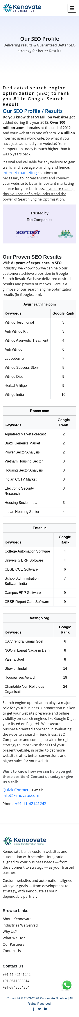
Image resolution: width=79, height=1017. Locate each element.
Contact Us (12, 950)
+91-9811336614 (16, 980)
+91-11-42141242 (30, 803)
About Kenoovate (17, 918)
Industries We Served (20, 925)
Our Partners (13, 944)
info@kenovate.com (21, 795)
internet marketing (20, 172)
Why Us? (10, 931)
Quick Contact (15, 789)
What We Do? (14, 938)
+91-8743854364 (16, 987)
